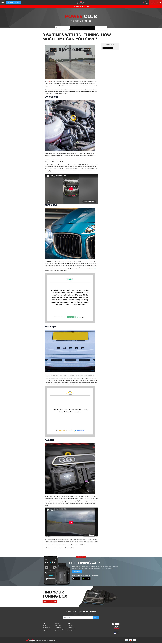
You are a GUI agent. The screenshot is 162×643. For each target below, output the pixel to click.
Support (44, 625)
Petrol (111, 48)
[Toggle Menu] (2, 2)
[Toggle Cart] (146, 2)
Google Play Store (95, 575)
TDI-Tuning (48, 81)
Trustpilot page (92, 269)
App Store (87, 575)
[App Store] (76, 578)
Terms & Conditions (72, 629)
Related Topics (110, 44)
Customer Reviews (47, 629)
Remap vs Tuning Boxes (60, 629)
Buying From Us (46, 627)
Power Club (70, 625)
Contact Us (45, 630)
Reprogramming (58, 630)
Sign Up (96, 617)
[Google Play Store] (86, 578)
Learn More (78, 572)
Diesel (108, 48)
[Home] (81, 2)
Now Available (81, 557)
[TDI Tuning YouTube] (118, 624)
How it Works (58, 627)
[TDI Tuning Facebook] (113, 624)
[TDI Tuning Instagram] (116, 624)
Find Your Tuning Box (50, 601)
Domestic (104, 48)
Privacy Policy (71, 630)
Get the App (57, 625)
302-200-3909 (13, 2)
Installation (70, 627)
